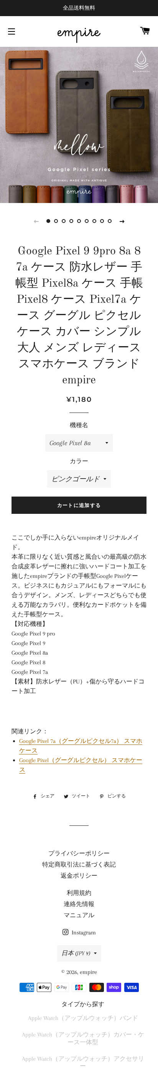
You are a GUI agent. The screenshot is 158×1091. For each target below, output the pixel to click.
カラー (79, 461)
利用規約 (79, 893)
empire (79, 31)
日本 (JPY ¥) (75, 953)
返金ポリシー (79, 875)
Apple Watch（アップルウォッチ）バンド (83, 1018)
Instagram (83, 932)
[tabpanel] (79, 124)
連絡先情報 (79, 904)
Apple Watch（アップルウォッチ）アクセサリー (83, 1062)
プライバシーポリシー (79, 853)
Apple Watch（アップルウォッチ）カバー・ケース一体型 (83, 1038)
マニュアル (79, 915)
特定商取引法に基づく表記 (79, 864)
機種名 (79, 425)
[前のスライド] (36, 221)
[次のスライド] (122, 221)
